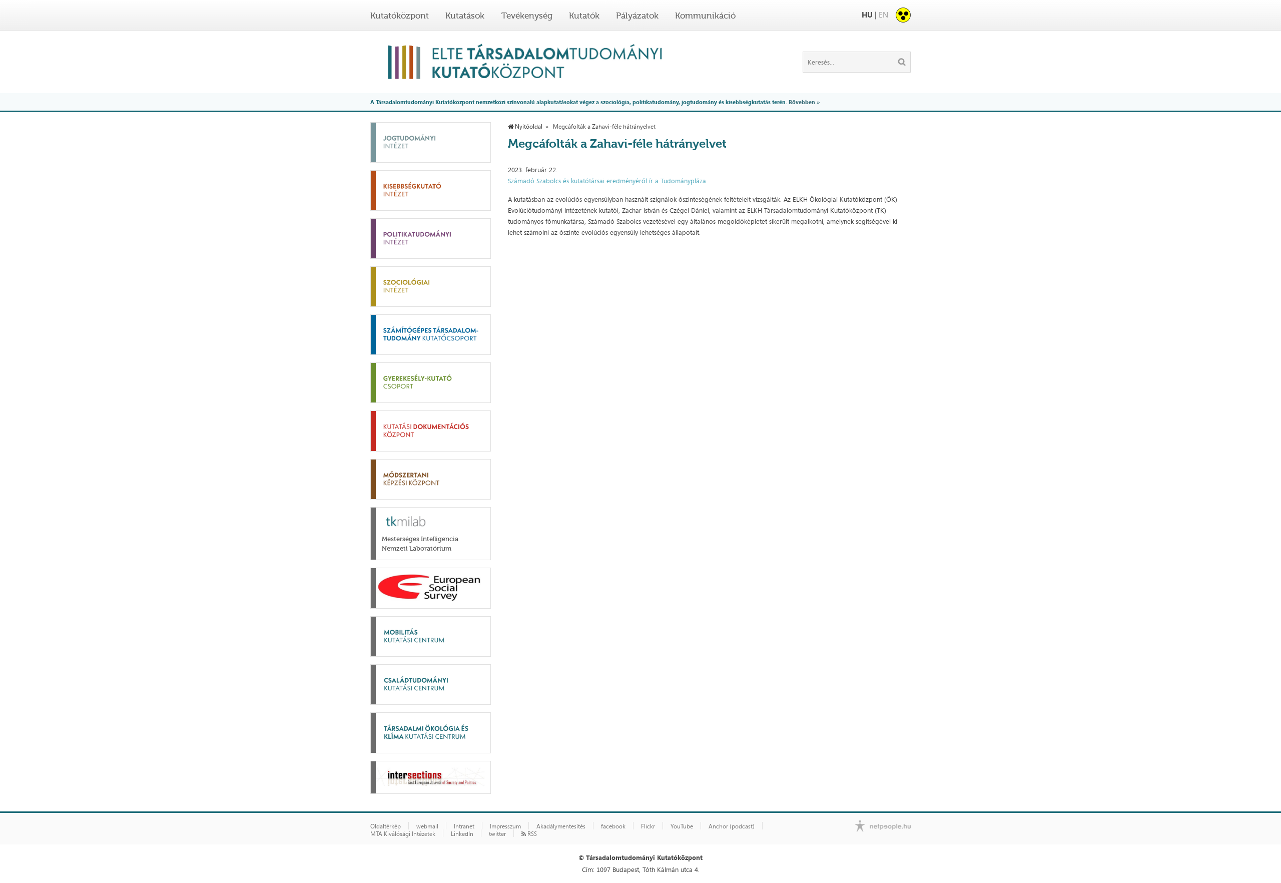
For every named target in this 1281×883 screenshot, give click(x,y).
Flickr (648, 826)
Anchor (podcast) (732, 826)
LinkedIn (462, 834)
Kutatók (584, 16)
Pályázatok (637, 16)
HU (867, 15)
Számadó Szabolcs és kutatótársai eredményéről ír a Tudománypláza (607, 180)
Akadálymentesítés (560, 826)
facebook (613, 826)
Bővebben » (804, 102)
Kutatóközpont (399, 16)
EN (883, 15)
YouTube (682, 826)
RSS (531, 834)
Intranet (464, 826)
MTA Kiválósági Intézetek (402, 834)
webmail (427, 826)
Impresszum (505, 826)
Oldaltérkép (385, 826)
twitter (497, 834)
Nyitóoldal (527, 127)
